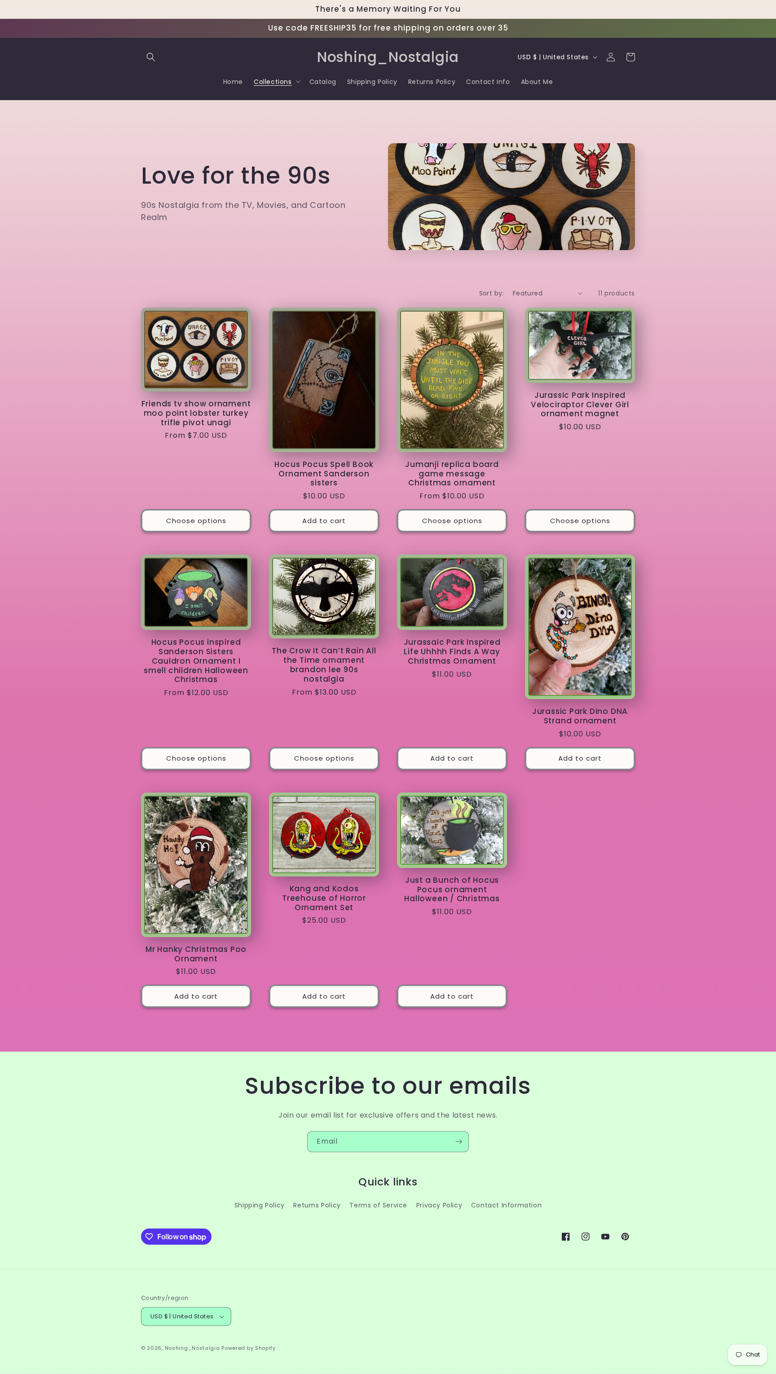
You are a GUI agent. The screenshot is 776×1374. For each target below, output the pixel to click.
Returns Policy (316, 1205)
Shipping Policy (259, 1205)
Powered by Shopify (248, 1348)
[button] (151, 57)
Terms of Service (378, 1205)
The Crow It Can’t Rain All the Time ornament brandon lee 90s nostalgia (324, 664)
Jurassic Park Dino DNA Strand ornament (580, 716)
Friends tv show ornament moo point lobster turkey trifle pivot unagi (196, 413)
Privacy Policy (439, 1205)
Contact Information (506, 1205)
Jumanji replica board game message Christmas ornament (451, 474)
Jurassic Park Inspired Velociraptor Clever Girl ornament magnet (580, 404)
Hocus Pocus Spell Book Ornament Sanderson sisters (324, 474)
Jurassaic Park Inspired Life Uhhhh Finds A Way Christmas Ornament (452, 651)
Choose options (196, 520)
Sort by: (491, 293)
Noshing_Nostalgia (192, 1348)
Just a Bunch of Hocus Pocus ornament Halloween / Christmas (451, 889)
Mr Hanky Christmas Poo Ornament (196, 954)
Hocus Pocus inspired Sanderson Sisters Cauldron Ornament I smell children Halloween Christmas (196, 661)
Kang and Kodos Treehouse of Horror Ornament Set (324, 898)
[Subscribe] (458, 1141)
